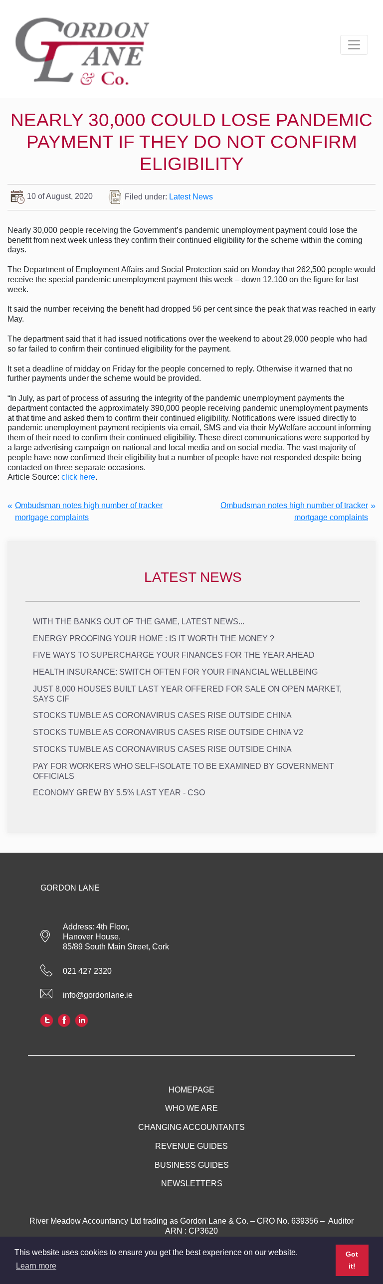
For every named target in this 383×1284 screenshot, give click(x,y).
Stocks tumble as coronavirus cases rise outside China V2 (168, 732)
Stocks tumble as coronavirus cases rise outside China (162, 715)
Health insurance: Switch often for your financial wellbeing (175, 672)
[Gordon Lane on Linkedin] (81, 1019)
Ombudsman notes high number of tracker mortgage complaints (89, 511)
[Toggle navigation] (354, 45)
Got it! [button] (352, 1260)
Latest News (191, 196)
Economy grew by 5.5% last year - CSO (119, 792)
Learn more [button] (36, 1266)
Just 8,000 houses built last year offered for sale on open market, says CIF (187, 694)
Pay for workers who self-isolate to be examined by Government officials (183, 771)
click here (78, 477)
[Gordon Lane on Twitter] (46, 1019)
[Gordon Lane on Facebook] (64, 1019)
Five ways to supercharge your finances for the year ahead (174, 655)
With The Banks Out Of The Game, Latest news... (138, 621)
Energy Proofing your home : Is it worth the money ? (153, 638)
